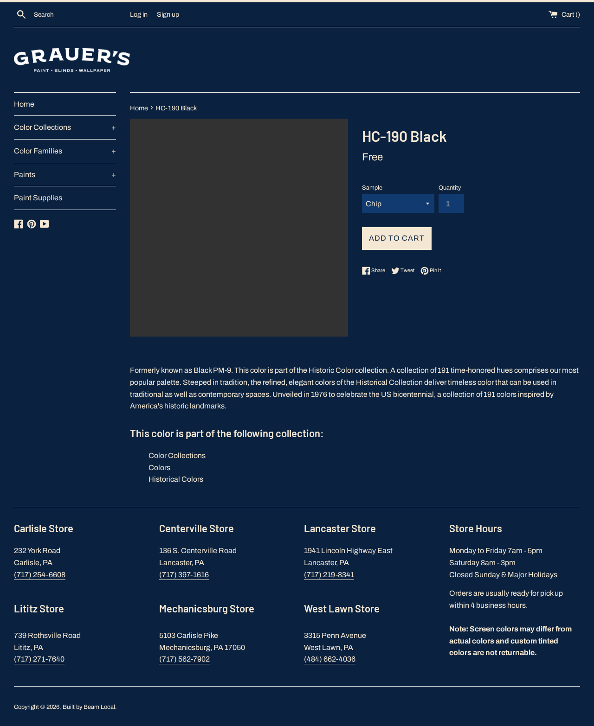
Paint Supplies (38, 198)
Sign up (168, 14)
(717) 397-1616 (184, 575)
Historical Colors (175, 479)
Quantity (450, 188)
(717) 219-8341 (329, 575)
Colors (159, 467)
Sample (372, 188)
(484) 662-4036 (329, 659)
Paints (65, 174)
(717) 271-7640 (39, 659)
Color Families (65, 151)
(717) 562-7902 (184, 659)
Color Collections (65, 127)
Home (24, 104)
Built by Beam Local (89, 707)
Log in (139, 14)
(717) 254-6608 (39, 575)
